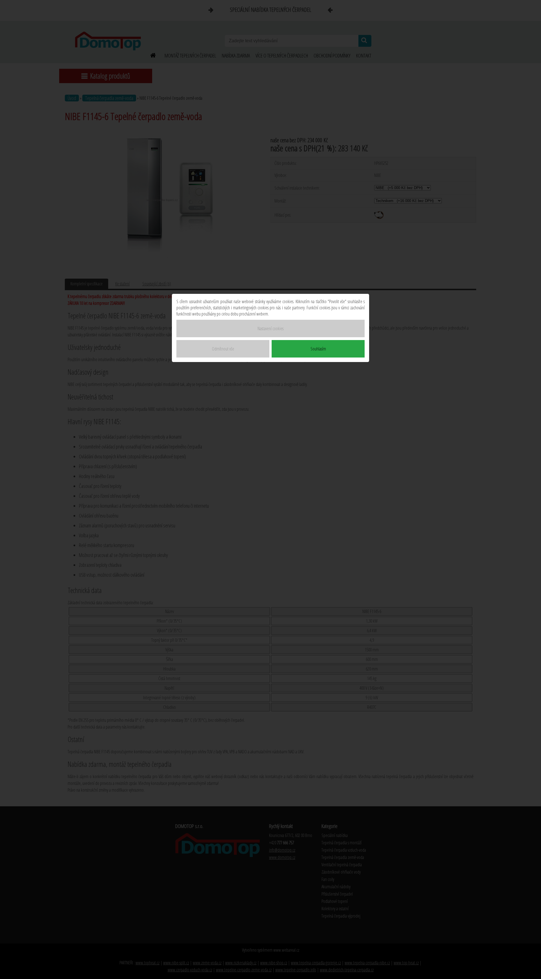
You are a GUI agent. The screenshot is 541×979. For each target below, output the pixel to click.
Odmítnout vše (223, 349)
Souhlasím (318, 349)
